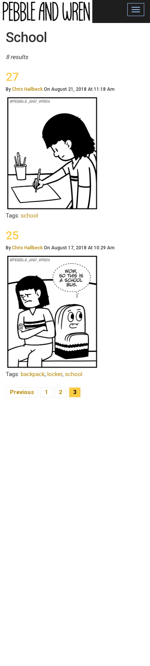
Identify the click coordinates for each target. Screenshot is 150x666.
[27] (52, 152)
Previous (22, 392)
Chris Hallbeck (27, 89)
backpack (33, 374)
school (29, 215)
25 (12, 235)
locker (54, 374)
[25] (52, 311)
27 (12, 76)
